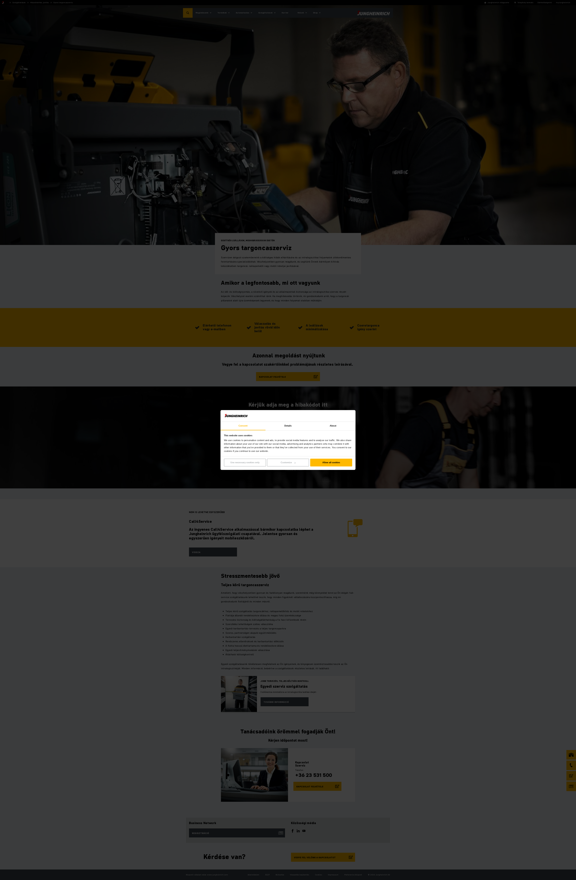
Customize (286, 462)
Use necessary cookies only (245, 462)
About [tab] (333, 425)
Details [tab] (288, 425)
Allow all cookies (331, 462)
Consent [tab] (243, 425)
